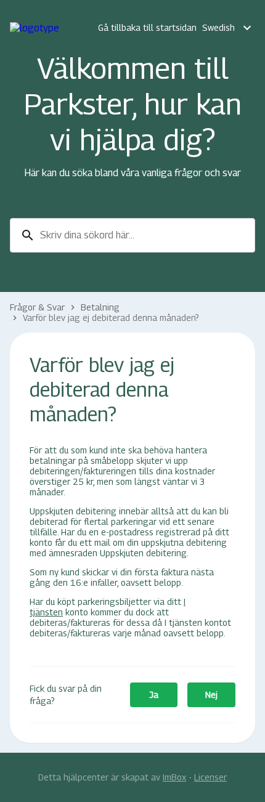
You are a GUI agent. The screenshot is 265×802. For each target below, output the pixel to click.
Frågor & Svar (37, 307)
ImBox (174, 777)
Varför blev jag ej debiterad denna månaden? (111, 317)
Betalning (100, 307)
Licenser (210, 777)
